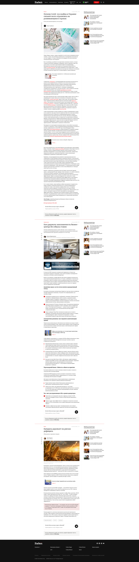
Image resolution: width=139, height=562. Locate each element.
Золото (55, 520)
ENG (80, 2)
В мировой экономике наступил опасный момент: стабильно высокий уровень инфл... (55, 77)
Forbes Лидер (69, 547)
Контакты (36, 555)
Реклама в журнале (66, 555)
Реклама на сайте (56, 555)
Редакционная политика (45, 555)
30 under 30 (66, 2)
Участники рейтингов (53, 2)
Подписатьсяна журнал (96, 2)
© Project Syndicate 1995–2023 (50, 202)
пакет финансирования (55, 129)
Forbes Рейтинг (69, 549)
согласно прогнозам (54, 99)
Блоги (80, 549)
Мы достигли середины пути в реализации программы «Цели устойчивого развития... (55, 142)
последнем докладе (51, 67)
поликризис (52, 81)
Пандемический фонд (59, 148)
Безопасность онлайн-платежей (98, 555)
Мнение (45, 11)
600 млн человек (51, 104)
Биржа (45, 426)
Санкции (60, 520)
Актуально (37, 547)
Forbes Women (60, 2)
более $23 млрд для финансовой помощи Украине (60, 136)
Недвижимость (46, 222)
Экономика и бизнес (54, 547)
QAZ (77, 2)
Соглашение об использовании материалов (81, 555)
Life (51, 549)
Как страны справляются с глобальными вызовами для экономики (64, 74)
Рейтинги (46, 2)
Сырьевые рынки (47, 520)
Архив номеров (95, 547)
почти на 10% (63, 109)
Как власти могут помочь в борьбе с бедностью (62, 139)
